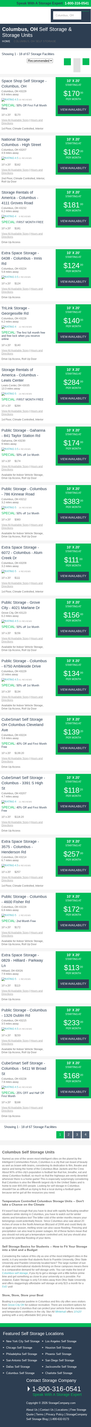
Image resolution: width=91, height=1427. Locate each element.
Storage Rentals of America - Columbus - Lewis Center (19, 375)
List (67, 61)
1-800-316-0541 (77, 3)
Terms (40, 1414)
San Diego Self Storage (59, 1360)
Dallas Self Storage (18, 1366)
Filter (86, 61)
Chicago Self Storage (19, 1347)
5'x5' (4, 1286)
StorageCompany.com (62, 1403)
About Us (32, 1409)
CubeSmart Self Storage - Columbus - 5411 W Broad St (23, 1068)
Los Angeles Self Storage (60, 1341)
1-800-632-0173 (59, 1419)
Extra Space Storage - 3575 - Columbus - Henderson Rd (20, 846)
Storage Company (23, 17)
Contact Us (47, 1409)
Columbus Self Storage (20, 1373)
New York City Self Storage (23, 1341)
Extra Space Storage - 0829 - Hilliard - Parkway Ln (22, 960)
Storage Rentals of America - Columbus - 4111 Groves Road (19, 197)
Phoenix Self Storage (58, 1354)
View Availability (73, 109)
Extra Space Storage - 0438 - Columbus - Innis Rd (21, 258)
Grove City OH (16, 1304)
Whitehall (60, 1311)
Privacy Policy (55, 1414)
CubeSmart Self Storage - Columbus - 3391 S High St (23, 783)
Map (76, 68)
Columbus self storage (15, 1273)
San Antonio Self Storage (21, 1360)
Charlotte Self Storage (58, 1373)
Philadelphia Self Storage (21, 1354)
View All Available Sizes (15, 120)
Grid (76, 61)
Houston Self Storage (58, 1347)
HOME (6, 41)
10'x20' (78, 1311)
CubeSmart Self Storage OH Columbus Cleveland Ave (22, 724)
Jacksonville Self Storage (61, 1366)
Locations (62, 1409)
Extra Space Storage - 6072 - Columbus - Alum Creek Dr (21, 552)
